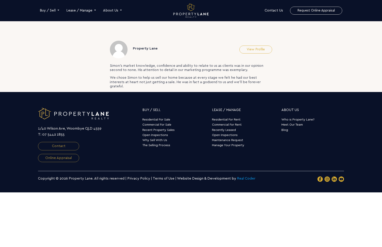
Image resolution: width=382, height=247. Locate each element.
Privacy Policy (138, 178)
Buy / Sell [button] (48, 10)
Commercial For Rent (227, 124)
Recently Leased (224, 130)
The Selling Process (156, 145)
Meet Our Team (292, 124)
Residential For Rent (226, 119)
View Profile (256, 49)
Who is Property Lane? (298, 119)
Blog (284, 130)
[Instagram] (327, 179)
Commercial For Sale (156, 124)
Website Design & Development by (216, 178)
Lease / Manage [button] (79, 10)
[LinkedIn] (334, 179)
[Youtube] (341, 179)
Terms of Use (163, 178)
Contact (58, 146)
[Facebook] (320, 179)
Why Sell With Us (154, 140)
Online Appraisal (58, 158)
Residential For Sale (156, 119)
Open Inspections (155, 135)
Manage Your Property (228, 145)
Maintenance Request (227, 140)
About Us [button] (111, 10)
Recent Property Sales (158, 130)
